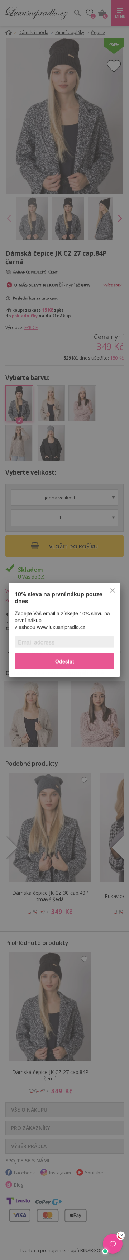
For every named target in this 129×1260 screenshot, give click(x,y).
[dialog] (64, 630)
